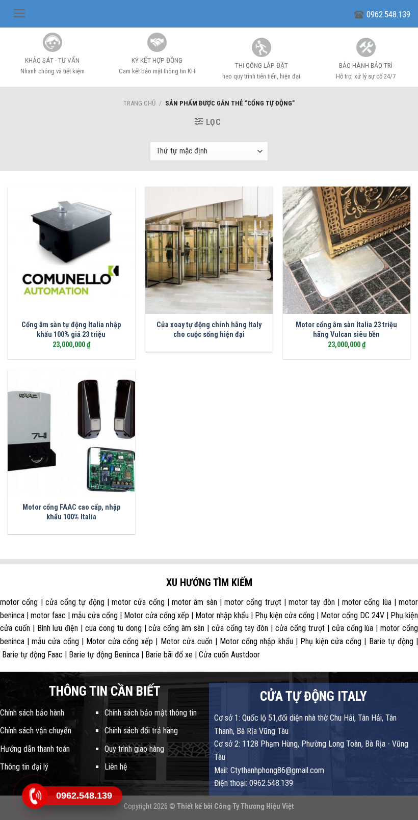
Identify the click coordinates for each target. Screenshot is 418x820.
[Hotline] (34, 796)
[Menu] (20, 13)
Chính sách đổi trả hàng (141, 730)
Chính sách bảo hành (32, 713)
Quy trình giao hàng (134, 749)
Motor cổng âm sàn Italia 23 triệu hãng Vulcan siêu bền (346, 330)
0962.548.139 (388, 14)
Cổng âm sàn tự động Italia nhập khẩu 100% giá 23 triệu (71, 330)
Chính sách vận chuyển (35, 730)
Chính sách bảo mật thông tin (150, 713)
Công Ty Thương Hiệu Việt (254, 806)
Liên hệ (115, 767)
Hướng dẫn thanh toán (35, 749)
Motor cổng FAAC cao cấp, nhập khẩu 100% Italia (71, 512)
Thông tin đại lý (24, 767)
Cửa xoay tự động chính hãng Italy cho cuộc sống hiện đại (209, 330)
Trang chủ (139, 103)
